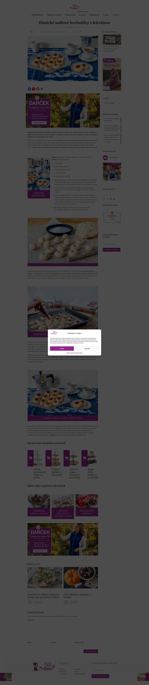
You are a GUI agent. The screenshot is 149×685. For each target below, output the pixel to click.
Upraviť (87, 348)
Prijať (62, 348)
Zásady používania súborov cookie (74, 352)
